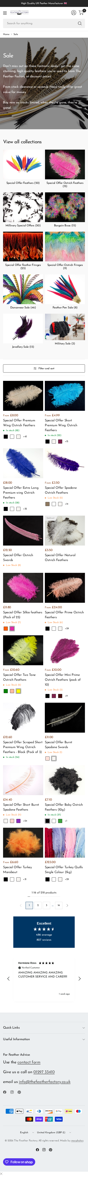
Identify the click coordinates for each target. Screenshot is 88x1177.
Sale (16, 34)
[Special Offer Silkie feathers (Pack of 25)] (23, 588)
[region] (44, 979)
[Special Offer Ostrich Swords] (23, 531)
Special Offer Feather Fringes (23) (23, 267)
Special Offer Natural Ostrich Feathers (60, 558)
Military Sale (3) (65, 343)
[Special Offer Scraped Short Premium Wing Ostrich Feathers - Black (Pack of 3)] (23, 718)
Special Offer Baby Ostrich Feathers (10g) (64, 807)
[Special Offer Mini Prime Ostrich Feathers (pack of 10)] (65, 650)
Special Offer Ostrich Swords (18, 558)
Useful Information (16, 1039)
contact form (28, 1062)
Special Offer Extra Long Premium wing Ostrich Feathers (20, 492)
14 (59, 905)
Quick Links (11, 1027)
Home (6, 34)
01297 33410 (44, 1072)
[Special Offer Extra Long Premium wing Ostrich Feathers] (23, 463)
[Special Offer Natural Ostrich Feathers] (65, 531)
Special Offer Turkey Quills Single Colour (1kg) (64, 870)
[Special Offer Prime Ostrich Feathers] (65, 588)
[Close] (1, 1174)
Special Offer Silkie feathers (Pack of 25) (22, 615)
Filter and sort (46, 368)
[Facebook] (6, 1092)
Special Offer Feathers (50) (23, 183)
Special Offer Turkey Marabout (17, 870)
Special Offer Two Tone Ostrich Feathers (19, 677)
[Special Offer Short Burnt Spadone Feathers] (23, 780)
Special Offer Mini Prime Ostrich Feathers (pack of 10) (63, 679)
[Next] (67, 905)
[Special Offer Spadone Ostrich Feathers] (65, 463)
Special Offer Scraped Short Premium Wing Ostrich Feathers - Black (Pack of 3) (22, 747)
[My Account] (73, 12)
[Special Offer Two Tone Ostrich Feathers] (23, 650)
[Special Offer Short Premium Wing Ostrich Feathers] (65, 396)
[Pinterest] (21, 1092)
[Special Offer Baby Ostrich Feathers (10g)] (65, 780)
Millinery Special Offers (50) (23, 225)
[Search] (80, 23)
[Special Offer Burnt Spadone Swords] (65, 718)
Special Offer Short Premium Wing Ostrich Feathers (61, 425)
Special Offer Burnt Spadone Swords (58, 745)
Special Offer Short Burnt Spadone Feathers (21, 807)
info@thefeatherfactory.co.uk (44, 1082)
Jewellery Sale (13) (23, 346)
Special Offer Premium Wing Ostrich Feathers (19, 423)
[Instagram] (13, 1092)
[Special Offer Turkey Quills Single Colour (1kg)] (65, 843)
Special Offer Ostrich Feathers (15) (64, 185)
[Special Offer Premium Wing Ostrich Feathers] (23, 396)
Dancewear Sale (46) (23, 307)
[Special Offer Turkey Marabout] (23, 843)
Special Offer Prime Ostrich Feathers (64, 615)
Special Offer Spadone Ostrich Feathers (61, 490)
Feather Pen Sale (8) (65, 307)
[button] (9, 979)
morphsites (77, 1140)
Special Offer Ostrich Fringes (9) (65, 267)
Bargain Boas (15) (65, 225)
